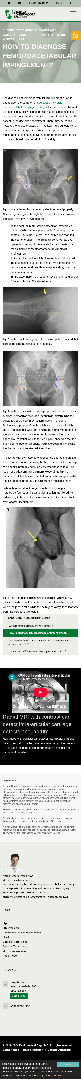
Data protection (33, 1049)
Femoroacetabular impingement (29, 618)
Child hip (8, 937)
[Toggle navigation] (73, 13)
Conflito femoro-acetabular (30, 30)
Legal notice (11, 1049)
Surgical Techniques (15, 946)
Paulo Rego (10, 955)
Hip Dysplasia (11, 927)
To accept (68, 1064)
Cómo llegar (19, 995)
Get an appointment (15, 950)
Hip (5, 923)
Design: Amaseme (59, 1049)
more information (55, 1075)
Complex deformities (15, 941)
